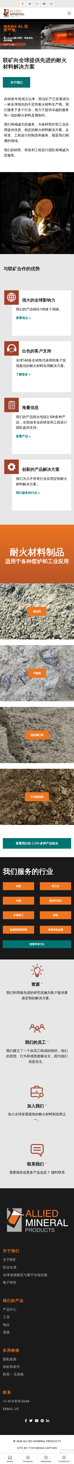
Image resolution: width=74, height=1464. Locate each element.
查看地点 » (23, 318)
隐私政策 (10, 1359)
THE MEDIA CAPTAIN (43, 1448)
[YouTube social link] (44, 4)
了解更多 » (23, 374)
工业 (6, 1317)
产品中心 (10, 1309)
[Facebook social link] (22, 4)
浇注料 (37, 611)
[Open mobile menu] (69, 13)
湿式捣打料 (37, 735)
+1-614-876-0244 (16, 1401)
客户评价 (10, 1282)
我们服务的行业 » (28, 493)
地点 (6, 1324)
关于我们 (16, 82)
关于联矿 (10, 1259)
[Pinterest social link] (42, 1420)
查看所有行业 (37, 944)
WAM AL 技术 (9, 44)
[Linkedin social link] (51, 4)
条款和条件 (11, 1366)
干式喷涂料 (37, 797)
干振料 (37, 673)
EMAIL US (11, 1409)
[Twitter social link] (30, 4)
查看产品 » (23, 436)
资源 (6, 1332)
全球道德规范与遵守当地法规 (25, 1275)
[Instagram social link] (37, 4)
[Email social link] (36, 1420)
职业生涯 (10, 1267)
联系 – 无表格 (13, 1374)
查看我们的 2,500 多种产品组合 (37, 843)
